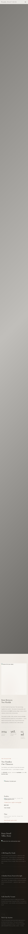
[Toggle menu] (25, 2)
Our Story (22, 30)
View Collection (9, 30)
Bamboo (6, 796)
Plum (5, 814)
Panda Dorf (8, 2)
